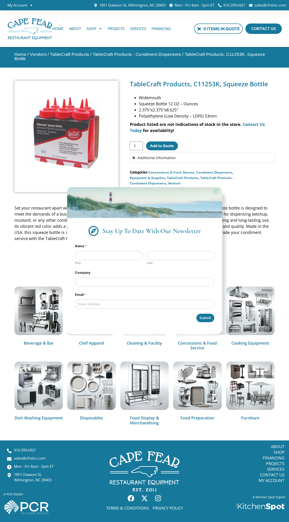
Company (76, 274)
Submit (211, 323)
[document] (144, 261)
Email (74, 298)
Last (150, 263)
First (71, 263)
